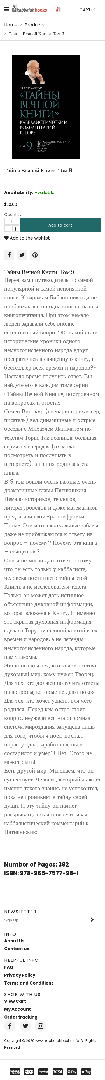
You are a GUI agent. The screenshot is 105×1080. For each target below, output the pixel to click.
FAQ (8, 967)
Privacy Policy (19, 975)
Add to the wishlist (29, 238)
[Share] (9, 255)
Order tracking (21, 1017)
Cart (89, 10)
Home (10, 25)
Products (35, 25)
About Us (14, 941)
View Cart (15, 1001)
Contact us (16, 949)
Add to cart (60, 225)
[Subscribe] (92, 920)
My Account (17, 1009)
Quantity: (13, 214)
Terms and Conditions (29, 983)
